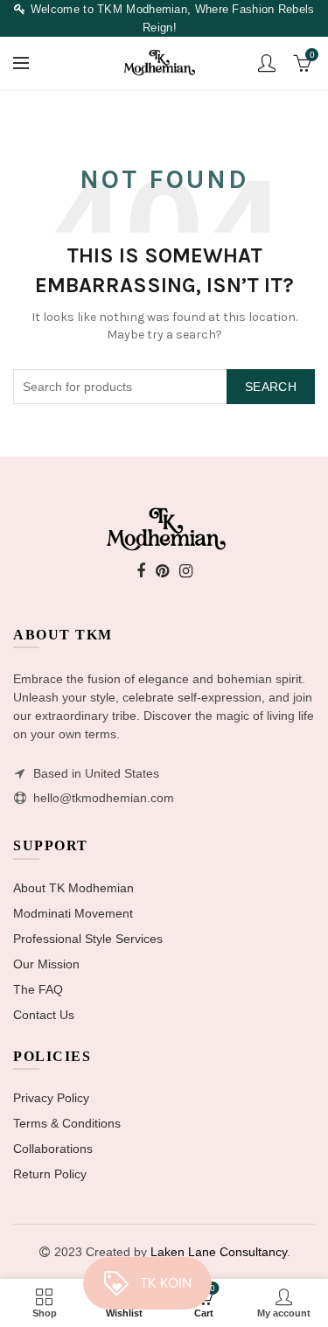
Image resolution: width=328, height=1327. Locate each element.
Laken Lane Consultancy (218, 1252)
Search (271, 387)
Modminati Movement (73, 913)
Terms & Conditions (67, 1123)
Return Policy (50, 1174)
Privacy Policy (51, 1098)
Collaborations (53, 1149)
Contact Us (43, 1015)
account (267, 63)
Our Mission (46, 964)
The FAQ (38, 989)
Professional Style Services (88, 939)
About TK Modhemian (73, 888)
